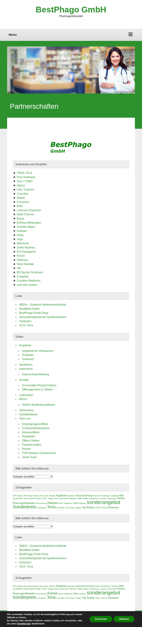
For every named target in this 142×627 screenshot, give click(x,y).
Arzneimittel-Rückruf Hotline (39, 385)
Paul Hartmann (26, 177)
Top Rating (88, 507)
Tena (51, 507)
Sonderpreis (24, 506)
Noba (20, 235)
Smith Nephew (26, 247)
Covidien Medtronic (29, 280)
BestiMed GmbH (29, 308)
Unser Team (29, 457)
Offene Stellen (30, 440)
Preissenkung (41, 503)
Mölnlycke (23, 243)
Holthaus (22, 259)
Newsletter (28, 436)
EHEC (44, 498)
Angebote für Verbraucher (38, 350)
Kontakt (24, 379)
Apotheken (26, 364)
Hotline (80, 498)
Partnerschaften (31, 444)
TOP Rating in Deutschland (39, 453)
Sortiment (28, 359)
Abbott (21, 197)
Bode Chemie (25, 214)
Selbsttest (68, 503)
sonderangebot (103, 502)
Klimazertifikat (30, 432)
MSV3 (23, 399)
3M (19, 268)
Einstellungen (24, 623)
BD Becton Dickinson (30, 272)
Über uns (24, 418)
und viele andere (27, 284)
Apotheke (71, 496)
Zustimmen (101, 619)
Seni (75, 503)
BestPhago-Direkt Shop (33, 312)
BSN (20, 206)
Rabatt (52, 503)
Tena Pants (70, 508)
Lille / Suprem (25, 189)
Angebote (25, 345)
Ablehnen (124, 619)
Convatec (23, 193)
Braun (20, 218)
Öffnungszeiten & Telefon (37, 389)
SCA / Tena (26, 325)
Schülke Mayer (26, 226)
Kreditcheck (94, 498)
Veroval (104, 508)
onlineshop (111, 498)
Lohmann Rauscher (29, 210)
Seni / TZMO (24, 181)
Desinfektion (18, 498)
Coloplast (23, 276)
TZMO (97, 508)
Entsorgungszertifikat (35, 424)
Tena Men (60, 508)
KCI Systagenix (26, 251)
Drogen (38, 498)
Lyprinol (103, 498)
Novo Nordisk (25, 264)
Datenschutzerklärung (35, 374)
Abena (21, 185)
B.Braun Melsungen (29, 222)
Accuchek (44, 496)
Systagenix (41, 508)
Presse (26, 448)
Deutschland (29, 498)
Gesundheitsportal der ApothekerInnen (42, 317)
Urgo (20, 239)
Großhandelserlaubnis (36, 428)
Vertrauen (113, 507)
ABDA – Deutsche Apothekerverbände (42, 304)
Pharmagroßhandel (23, 503)
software (82, 503)
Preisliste (27, 355)
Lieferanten (26, 395)
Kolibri (85, 498)
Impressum (26, 368)
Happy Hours (53, 498)
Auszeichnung (84, 495)
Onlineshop (26, 410)
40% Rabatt (28, 496)
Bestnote (96, 496)
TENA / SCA (24, 173)
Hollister (22, 230)
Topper (78, 508)
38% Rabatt (18, 496)
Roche (21, 255)
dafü (121, 495)
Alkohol (52, 496)
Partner (121, 498)
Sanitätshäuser (28, 414)
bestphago (105, 496)
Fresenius (23, 201)
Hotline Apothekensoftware (38, 404)
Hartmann (25, 321)
